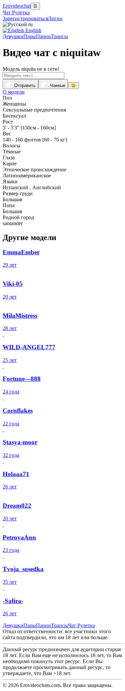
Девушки (13, 36)
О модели (14, 92)
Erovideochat (17, 6)
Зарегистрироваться (25, 18)
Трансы (59, 36)
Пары (29, 36)
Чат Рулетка (16, 12)
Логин (55, 18)
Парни (43, 36)
